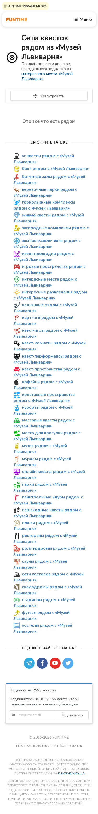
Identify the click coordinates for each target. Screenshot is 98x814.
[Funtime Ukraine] (17, 19)
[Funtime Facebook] (43, 662)
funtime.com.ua (66, 746)
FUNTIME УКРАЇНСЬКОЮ (26, 6)
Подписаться (72, 715)
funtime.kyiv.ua (32, 746)
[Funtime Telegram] (30, 662)
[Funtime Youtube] (56, 662)
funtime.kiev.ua (71, 773)
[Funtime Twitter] (68, 662)
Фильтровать (51, 95)
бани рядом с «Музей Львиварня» (55, 168)
